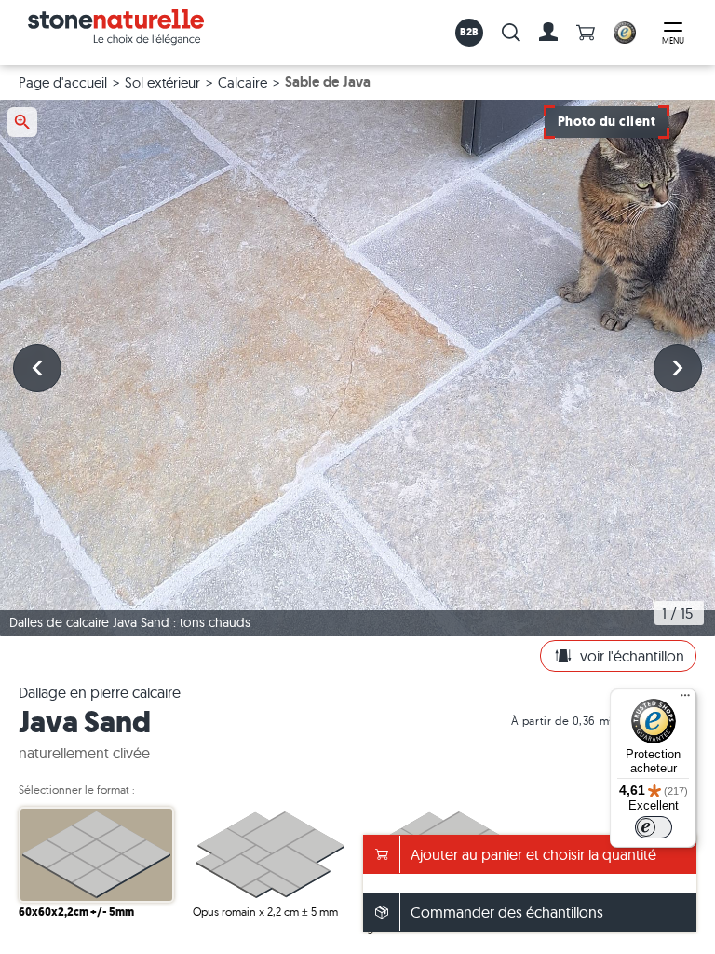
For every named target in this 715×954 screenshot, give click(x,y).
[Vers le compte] (548, 32)
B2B (469, 31)
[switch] (653, 827)
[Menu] (685, 699)
